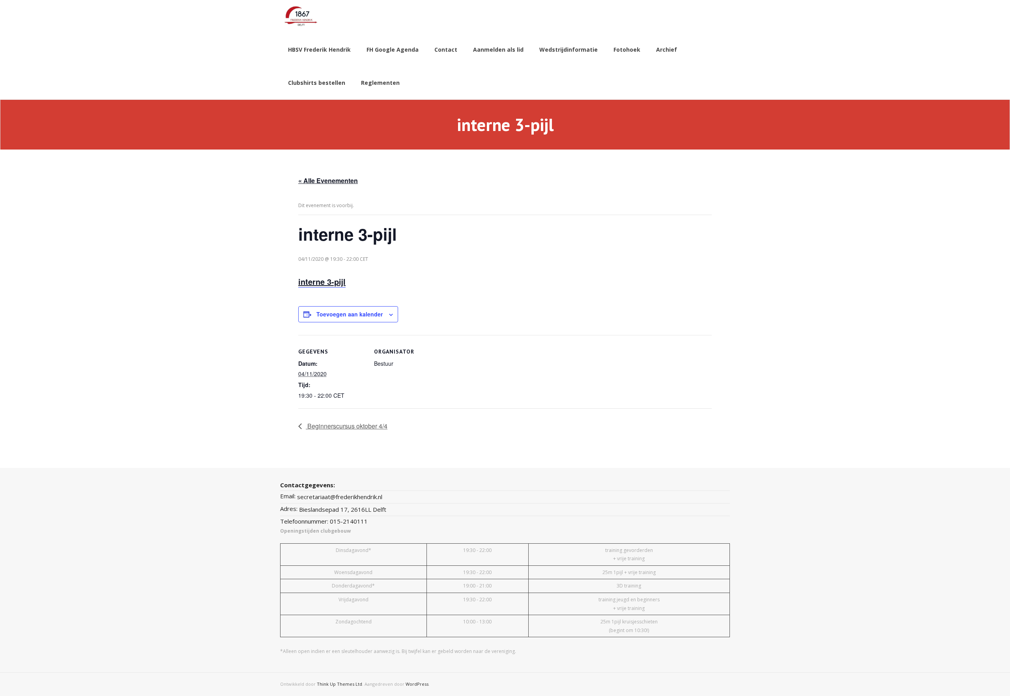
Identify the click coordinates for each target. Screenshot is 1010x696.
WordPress (417, 684)
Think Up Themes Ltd (339, 684)
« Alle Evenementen (328, 180)
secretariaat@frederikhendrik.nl (339, 497)
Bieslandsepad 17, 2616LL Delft (342, 509)
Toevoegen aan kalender (349, 314)
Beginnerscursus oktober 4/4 (346, 425)
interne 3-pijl (322, 281)
